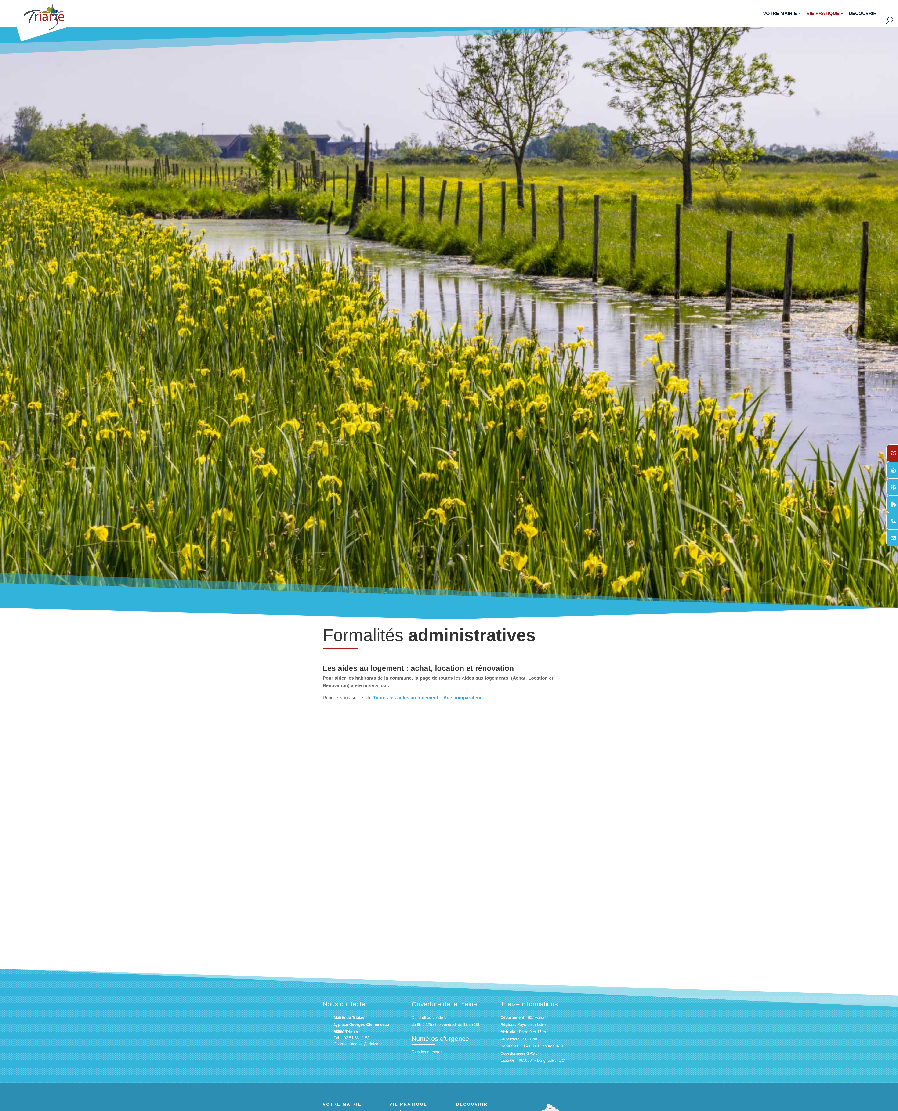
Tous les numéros (427, 1052)
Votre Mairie (780, 14)
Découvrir (862, 14)
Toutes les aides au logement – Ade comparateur (427, 697)
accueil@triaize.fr (366, 1044)
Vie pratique (823, 14)
